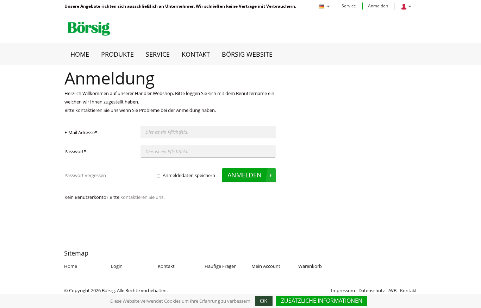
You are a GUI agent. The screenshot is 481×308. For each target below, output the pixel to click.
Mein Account (265, 266)
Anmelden (378, 6)
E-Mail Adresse (80, 132)
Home (70, 266)
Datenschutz (371, 290)
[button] (321, 301)
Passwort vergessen (85, 175)
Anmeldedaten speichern (189, 175)
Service (349, 6)
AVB (392, 290)
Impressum (343, 290)
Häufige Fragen (221, 266)
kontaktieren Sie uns (141, 197)
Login (117, 266)
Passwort (75, 151)
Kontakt (166, 266)
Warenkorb (310, 266)
